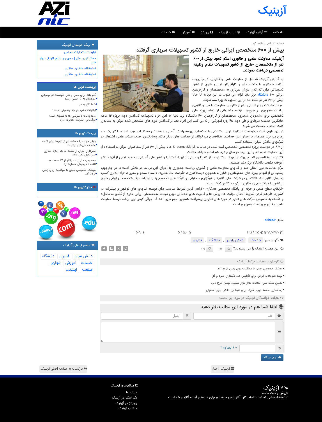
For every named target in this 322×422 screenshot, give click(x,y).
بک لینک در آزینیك (124, 397)
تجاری (55, 263)
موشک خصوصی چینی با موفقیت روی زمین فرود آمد (250, 269)
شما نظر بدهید (87, 104)
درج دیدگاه (271, 357)
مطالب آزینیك (128, 408)
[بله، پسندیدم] (228, 249)
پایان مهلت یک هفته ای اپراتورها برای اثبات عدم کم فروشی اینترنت (69, 143)
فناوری (197, 240)
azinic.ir (270, 220)
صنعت (87, 270)
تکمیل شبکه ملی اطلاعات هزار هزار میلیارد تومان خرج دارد (247, 283)
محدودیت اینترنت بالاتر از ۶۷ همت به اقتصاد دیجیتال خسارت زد (72, 162)
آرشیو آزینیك (255, 32)
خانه (276, 32)
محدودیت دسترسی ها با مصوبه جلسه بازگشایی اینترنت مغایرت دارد (72, 118)
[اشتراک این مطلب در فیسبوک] (104, 248)
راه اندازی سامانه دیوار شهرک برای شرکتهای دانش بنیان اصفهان (244, 290)
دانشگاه (262, 94)
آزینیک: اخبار (221, 368)
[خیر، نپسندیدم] (209, 249)
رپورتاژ (205, 32)
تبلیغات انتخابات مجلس (80, 52)
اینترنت (71, 270)
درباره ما (131, 392)
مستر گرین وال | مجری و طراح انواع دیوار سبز (68, 60)
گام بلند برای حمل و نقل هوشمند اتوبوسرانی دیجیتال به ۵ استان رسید (68, 97)
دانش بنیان (235, 240)
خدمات (166, 32)
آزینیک (272, 11)
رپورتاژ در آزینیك (126, 403)
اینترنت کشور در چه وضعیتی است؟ (74, 110)
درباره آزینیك (228, 32)
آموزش (187, 32)
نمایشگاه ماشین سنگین (80, 68)
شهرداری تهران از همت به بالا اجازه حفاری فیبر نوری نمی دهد (70, 153)
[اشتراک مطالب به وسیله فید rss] (111, 248)
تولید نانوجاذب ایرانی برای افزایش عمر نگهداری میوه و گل (247, 276)
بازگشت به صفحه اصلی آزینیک (62, 368)
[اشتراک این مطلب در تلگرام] (126, 248)
